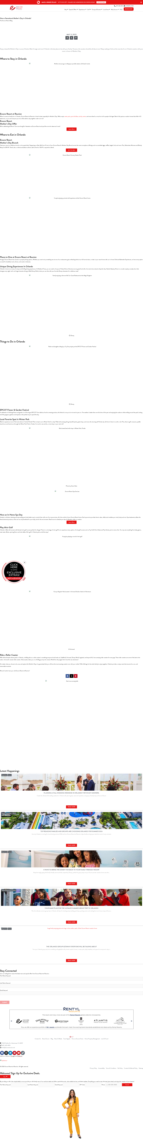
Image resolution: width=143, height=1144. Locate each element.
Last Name (5, 983)
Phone (103, 1085)
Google (13, 1056)
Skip (4, 1077)
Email (4, 990)
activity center (82, 116)
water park (67, 116)
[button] (24, 562)
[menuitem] (66, 9)
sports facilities (74, 116)
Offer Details (101, 2)
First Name (5, 976)
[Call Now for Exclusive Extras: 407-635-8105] (13, 572)
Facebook (19, 1056)
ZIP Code (82, 1085)
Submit (127, 1085)
